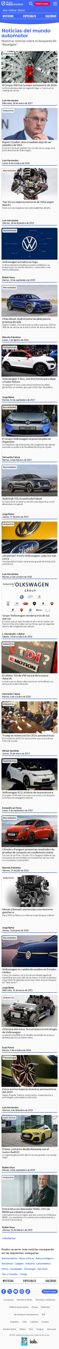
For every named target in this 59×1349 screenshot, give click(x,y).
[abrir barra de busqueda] (31, 4)
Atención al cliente (24, 1300)
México (23, 1329)
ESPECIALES (29, 16)
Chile (24, 1322)
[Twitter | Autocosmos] (9, 1291)
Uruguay (40, 1329)
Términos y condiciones (45, 1300)
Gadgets (19, 1263)
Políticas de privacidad (18, 1307)
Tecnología (9, 1057)
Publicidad (45, 1307)
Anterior (10, 1238)
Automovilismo (9, 1258)
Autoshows (9, 230)
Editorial (12, 10)
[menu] (55, 3)
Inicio (5, 10)
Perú (31, 1329)
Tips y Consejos (10, 1273)
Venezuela (51, 1329)
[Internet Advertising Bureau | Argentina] (34, 1341)
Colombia (34, 1322)
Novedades (9, 170)
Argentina (14, 1322)
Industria (8, 53)
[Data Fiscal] (24, 1341)
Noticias (21, 10)
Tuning (23, 1273)
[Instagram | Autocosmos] (21, 1291)
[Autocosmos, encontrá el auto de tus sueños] (12, 3)
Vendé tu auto (42, 3)
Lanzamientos (43, 1263)
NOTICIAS (8, 16)
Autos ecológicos (45, 1258)
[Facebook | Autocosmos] (3, 1291)
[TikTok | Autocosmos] (27, 1291)
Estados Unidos (9, 1329)
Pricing (35, 1307)
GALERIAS (50, 16)
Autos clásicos (26, 1258)
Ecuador (45, 1322)
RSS (43, 1314)
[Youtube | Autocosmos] (15, 1291)
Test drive (9, 1117)
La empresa (8, 1300)
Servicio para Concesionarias (26, 1314)
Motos (5, 1268)
